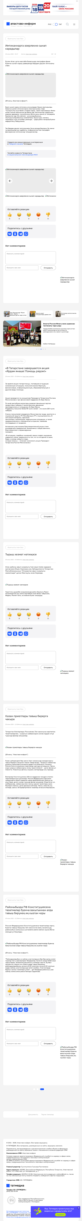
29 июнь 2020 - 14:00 (11, 559)
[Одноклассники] (15, 234)
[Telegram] (20, 234)
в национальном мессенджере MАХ (22, 155)
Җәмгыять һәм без (15, 39)
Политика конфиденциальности (18, 1217)
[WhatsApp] (26, 234)
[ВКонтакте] (9, 234)
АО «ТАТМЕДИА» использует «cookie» (20, 1212)
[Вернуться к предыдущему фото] (9, 180)
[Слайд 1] (36, 349)
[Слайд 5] (45, 349)
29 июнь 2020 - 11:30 (11, 918)
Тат (60, 24)
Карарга (60, 1215)
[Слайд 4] (43, 349)
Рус (49, 24)
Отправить (48, 268)
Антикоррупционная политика (17, 1211)
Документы (33, 1114)
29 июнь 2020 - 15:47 (11, 54)
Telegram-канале (16, 144)
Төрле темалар (47, 1114)
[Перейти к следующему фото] (51, 180)
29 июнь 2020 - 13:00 (11, 724)
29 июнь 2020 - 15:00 (11, 376)
